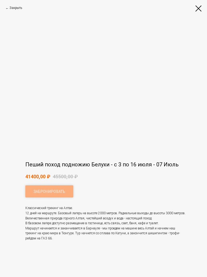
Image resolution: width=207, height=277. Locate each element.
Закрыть (15, 8)
